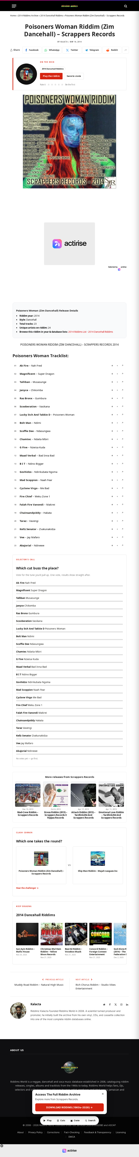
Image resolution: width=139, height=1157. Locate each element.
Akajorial (25, 545)
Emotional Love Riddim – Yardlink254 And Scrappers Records (111, 815)
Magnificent (27, 373)
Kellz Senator (28, 529)
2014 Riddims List (77, 331)
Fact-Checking (72, 1132)
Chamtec (25, 439)
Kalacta (63, 42)
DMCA (71, 1136)
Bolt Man (25, 422)
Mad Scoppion (29, 480)
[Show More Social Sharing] (125, 50)
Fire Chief (26, 496)
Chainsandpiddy (30, 512)
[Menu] (14, 6)
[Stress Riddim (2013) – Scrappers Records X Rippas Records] (55, 794)
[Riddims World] (69, 6)
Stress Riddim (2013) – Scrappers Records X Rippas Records (55, 815)
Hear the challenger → (27, 888)
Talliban (25, 382)
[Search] (125, 6)
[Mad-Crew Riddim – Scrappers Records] (28, 794)
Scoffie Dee (27, 431)
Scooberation (28, 406)
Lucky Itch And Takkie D (35, 414)
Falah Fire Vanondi (32, 504)
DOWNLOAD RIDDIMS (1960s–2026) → (69, 1107)
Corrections (53, 1132)
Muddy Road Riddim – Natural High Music (39, 984)
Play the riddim (51, 76)
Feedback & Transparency (97, 1132)
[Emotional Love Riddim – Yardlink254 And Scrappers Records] (111, 794)
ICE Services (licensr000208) (88, 1125)
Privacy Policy (35, 1132)
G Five (23, 447)
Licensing (121, 1132)
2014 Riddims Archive (28, 15)
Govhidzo (26, 471)
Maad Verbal (28, 455)
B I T (22, 463)
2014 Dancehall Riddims (51, 15)
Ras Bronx (26, 398)
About (20, 1132)
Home (13, 15)
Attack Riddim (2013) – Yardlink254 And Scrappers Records (83, 815)
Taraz (23, 521)
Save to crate (74, 76)
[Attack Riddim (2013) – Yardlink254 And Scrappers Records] (83, 794)
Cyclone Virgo (28, 488)
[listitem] (27, 939)
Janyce (24, 390)
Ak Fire (24, 365)
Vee (22, 537)
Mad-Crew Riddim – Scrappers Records (27, 814)
